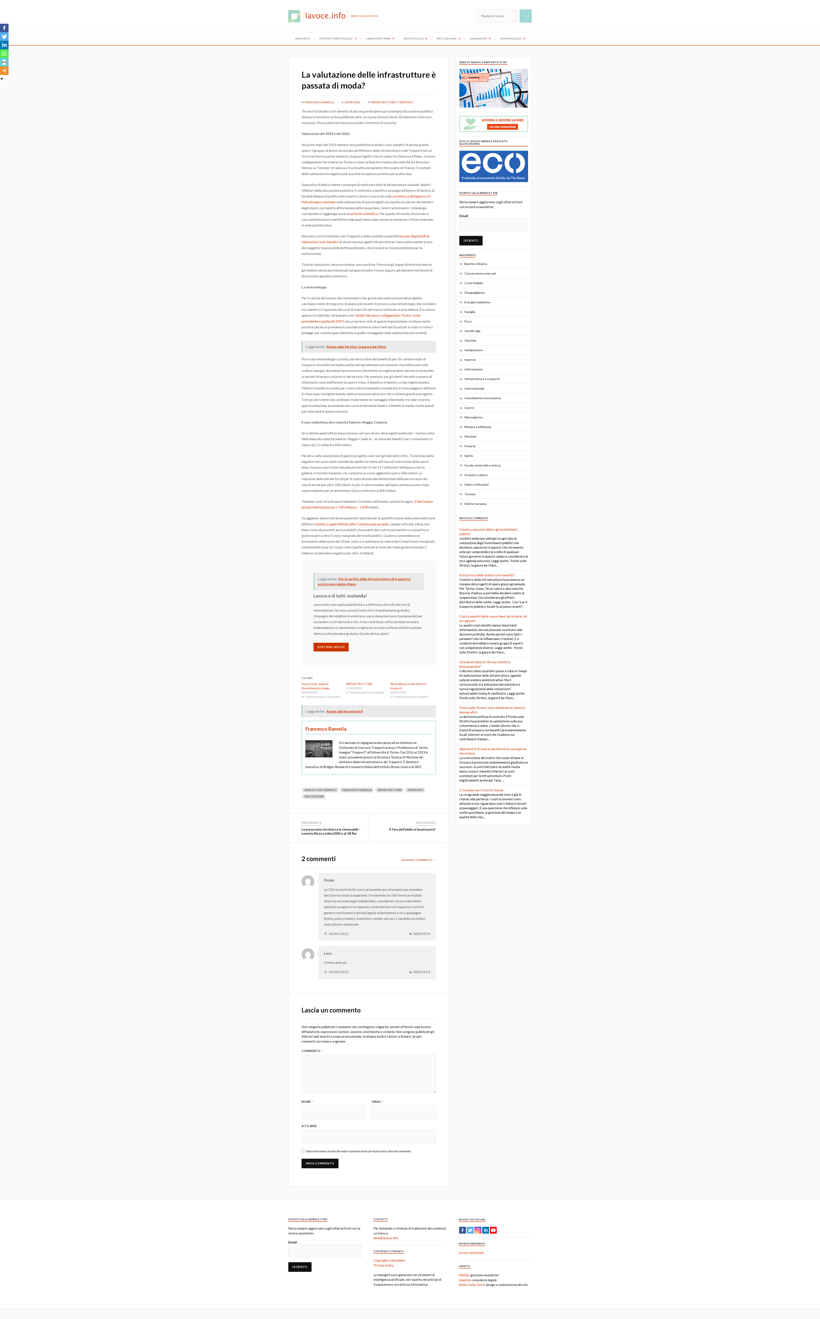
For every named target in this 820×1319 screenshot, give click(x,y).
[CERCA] (526, 16)
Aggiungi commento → (418, 860)
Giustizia (470, 340)
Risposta (422, 933)
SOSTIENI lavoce (331, 647)
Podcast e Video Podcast (336, 38)
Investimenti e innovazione (482, 398)
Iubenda (464, 1280)
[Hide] (1, 78)
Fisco (468, 321)
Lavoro (469, 407)
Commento (312, 1051)
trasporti (415, 790)
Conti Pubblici (473, 283)
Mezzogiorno (473, 417)
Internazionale (474, 388)
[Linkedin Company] (485, 1230)
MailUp (464, 1275)
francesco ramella (357, 790)
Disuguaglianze (474, 292)
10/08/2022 (339, 972)
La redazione (478, 38)
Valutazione (314, 796)
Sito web (309, 1126)
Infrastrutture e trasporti (392, 102)
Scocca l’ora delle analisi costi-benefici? (487, 575)
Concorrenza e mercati (480, 273)
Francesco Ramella (319, 102)
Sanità (468, 455)
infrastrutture (390, 790)
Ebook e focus (414, 38)
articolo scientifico (364, 214)
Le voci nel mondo (471, 1253)
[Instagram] (477, 1230)
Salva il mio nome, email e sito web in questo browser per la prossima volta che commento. (358, 1151)
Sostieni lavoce (510, 38)
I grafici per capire (378, 38)
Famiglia (469, 312)
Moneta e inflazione (477, 427)
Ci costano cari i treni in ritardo (481, 790)
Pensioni (470, 436)
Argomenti (302, 38)
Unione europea (475, 503)
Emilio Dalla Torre (471, 1285)
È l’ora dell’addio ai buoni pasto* (412, 829)
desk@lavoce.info (385, 1238)
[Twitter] (4, 36)
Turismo (470, 494)
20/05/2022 (352, 102)
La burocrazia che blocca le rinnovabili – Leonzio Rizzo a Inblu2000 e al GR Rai (331, 831)
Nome (307, 1101)
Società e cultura (475, 475)
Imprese (470, 359)
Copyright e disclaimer (389, 1260)
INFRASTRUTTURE (359, 684)
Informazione (473, 369)
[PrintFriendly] (4, 62)
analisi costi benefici (321, 790)
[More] (4, 70)
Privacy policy (383, 1265)
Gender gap (472, 331)
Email (378, 1101)
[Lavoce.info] (319, 16)
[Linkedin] (4, 45)
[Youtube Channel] (493, 1230)
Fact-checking (447, 38)
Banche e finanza (475, 264)
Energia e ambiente (477, 302)
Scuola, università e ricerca (482, 465)
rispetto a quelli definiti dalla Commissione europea (351, 524)
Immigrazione (473, 350)
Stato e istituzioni (476, 484)
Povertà (470, 446)
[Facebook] (4, 28)
